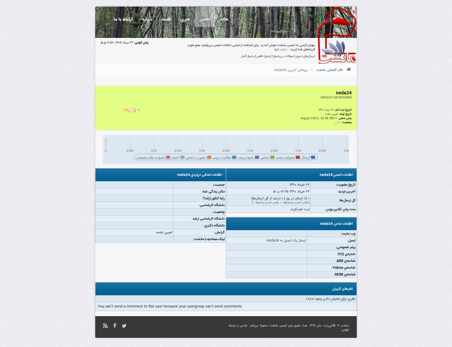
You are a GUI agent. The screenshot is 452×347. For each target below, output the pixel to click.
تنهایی (345, 330)
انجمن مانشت (278, 325)
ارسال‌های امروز (305, 56)
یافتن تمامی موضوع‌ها (295, 202)
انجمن (205, 19)
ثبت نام (280, 49)
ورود (293, 49)
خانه (224, 19)
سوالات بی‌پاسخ (283, 56)
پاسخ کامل (247, 56)
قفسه (166, 19)
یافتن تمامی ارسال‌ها (267, 202)
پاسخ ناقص (264, 56)
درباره (147, 19)
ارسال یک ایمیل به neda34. (285, 240)
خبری (185, 19)
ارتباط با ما (123, 19)
